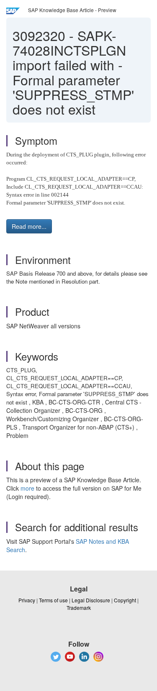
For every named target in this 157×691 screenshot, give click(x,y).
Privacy (26, 600)
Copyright (125, 600)
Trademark (79, 607)
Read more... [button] (29, 226)
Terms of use (53, 600)
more (27, 488)
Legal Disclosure (91, 600)
